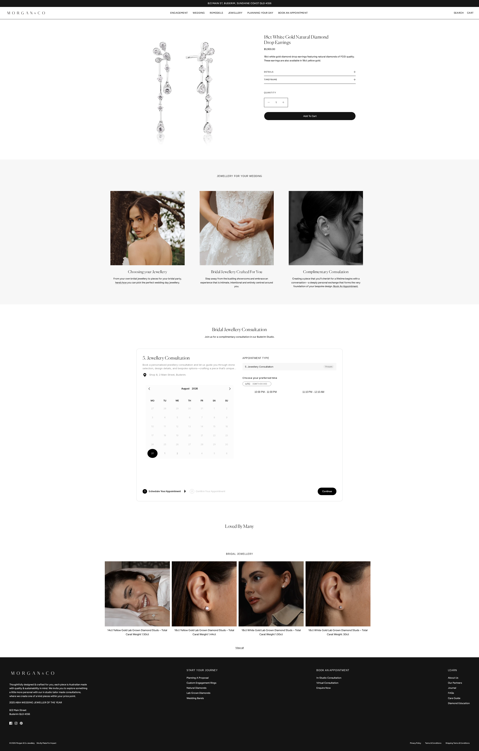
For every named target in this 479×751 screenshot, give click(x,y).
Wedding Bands (195, 698)
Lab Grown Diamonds (198, 693)
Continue (327, 491)
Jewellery (235, 12)
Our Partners (455, 682)
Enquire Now (323, 687)
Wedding (199, 12)
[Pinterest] (21, 723)
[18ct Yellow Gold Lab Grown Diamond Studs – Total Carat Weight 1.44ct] (204, 593)
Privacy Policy (415, 743)
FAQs (451, 693)
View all (239, 647)
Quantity (270, 92)
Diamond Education (459, 703)
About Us (453, 677)
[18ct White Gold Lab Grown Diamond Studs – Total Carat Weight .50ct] (338, 593)
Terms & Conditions (433, 743)
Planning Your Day (260, 12)
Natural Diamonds (196, 687)
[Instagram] (16, 723)
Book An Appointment (293, 12)
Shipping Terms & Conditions (458, 743)
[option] (182, 87)
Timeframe (270, 79)
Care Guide (454, 698)
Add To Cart (310, 116)
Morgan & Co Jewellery (25, 743)
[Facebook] (10, 723)
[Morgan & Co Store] (26, 13)
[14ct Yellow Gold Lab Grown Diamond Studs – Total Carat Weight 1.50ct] (137, 593)
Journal (452, 687)
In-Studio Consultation (328, 677)
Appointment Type (255, 358)
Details (269, 72)
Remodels (216, 12)
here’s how (121, 282)
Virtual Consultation (327, 682)
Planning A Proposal (198, 677)
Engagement (179, 12)
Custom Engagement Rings (201, 682)
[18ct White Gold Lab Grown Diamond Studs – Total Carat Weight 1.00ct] (271, 593)
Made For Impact (49, 743)
